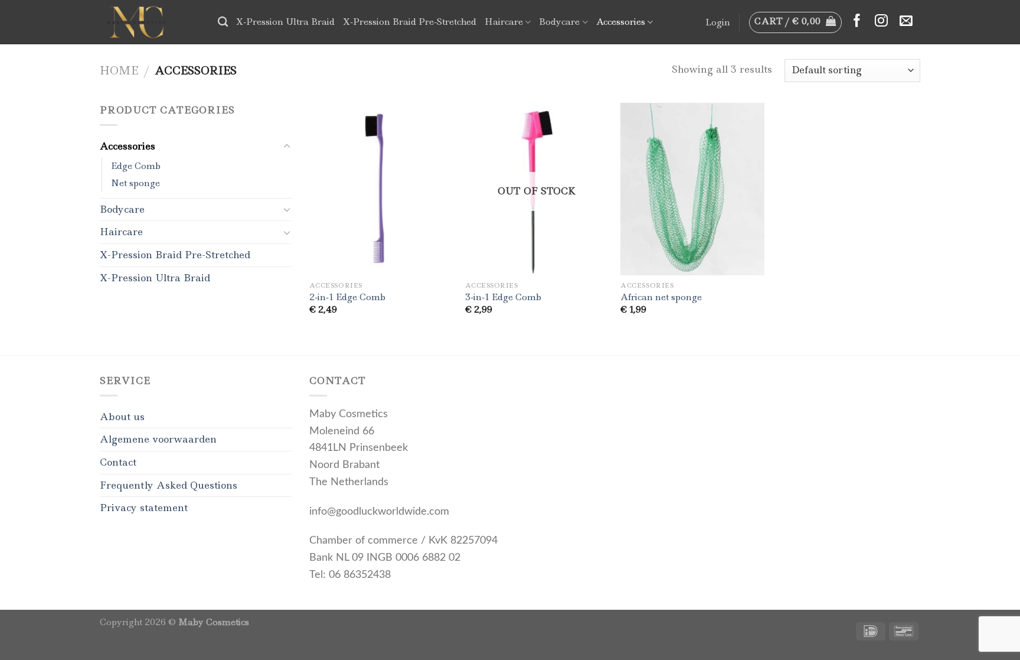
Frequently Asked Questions (168, 485)
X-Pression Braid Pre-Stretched (409, 22)
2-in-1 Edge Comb (347, 297)
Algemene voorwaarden (158, 439)
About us (122, 416)
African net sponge (661, 297)
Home (119, 70)
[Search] (223, 22)
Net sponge (135, 183)
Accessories (620, 22)
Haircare (504, 22)
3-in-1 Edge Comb (503, 297)
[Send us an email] (906, 21)
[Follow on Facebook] (857, 21)
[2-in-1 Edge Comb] (381, 189)
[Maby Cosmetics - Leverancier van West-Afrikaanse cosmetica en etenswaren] (150, 22)
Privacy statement (144, 507)
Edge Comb (136, 166)
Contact (118, 462)
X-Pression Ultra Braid (285, 22)
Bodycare (559, 22)
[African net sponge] (692, 189)
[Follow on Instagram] (881, 21)
